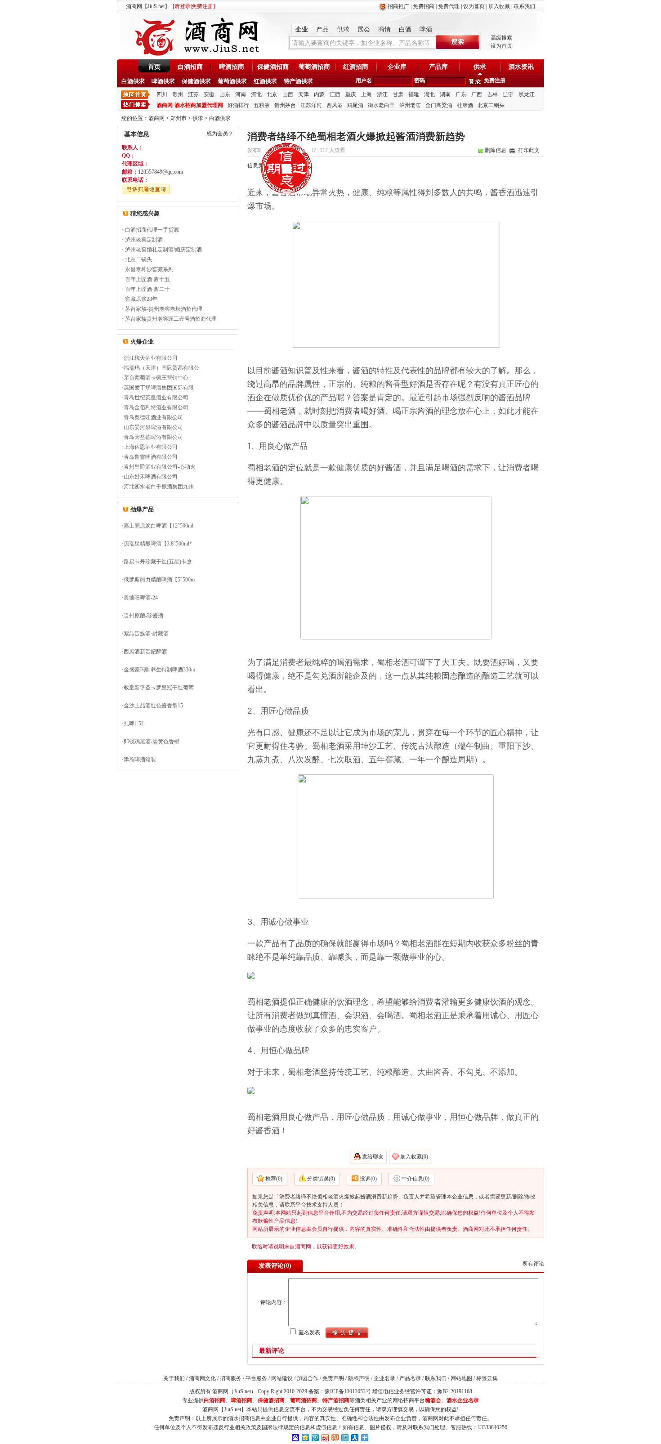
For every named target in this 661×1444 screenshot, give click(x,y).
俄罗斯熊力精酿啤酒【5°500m (159, 580)
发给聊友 (373, 1156)
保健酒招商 (273, 66)
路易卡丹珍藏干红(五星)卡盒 (158, 562)
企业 (301, 29)
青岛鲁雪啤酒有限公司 (151, 457)
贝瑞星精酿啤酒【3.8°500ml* (158, 544)
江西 (335, 94)
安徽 (209, 94)
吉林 (492, 94)
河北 (256, 94)
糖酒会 (433, 1400)
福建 (413, 94)
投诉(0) (368, 1179)
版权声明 (359, 1378)
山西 (287, 94)
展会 (363, 29)
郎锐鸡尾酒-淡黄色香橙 (151, 741)
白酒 (405, 29)
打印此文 (529, 150)
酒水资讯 (521, 66)
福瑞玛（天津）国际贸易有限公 (161, 368)
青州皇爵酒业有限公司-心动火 (160, 467)
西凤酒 (334, 105)
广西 (476, 94)
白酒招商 (190, 66)
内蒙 (319, 94)
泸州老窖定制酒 (144, 240)
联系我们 (524, 6)
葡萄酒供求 (232, 81)
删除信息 (495, 150)
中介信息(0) (415, 1179)
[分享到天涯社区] (344, 1437)
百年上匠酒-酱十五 (147, 279)
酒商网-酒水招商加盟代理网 (189, 105)
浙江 (382, 94)
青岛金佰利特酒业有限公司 (156, 407)
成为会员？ (219, 133)
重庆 (350, 94)
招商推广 (398, 6)
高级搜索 (501, 38)
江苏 (193, 94)
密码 (419, 80)
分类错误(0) (321, 1179)
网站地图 (461, 1378)
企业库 (397, 66)
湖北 (429, 94)
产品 (322, 29)
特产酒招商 (335, 1400)
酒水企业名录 (463, 1400)
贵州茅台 (285, 105)
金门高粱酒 (438, 105)
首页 (154, 66)
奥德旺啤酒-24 (141, 598)
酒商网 (156, 118)
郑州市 (178, 118)
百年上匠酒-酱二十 (147, 289)
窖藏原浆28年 (141, 299)
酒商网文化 (202, 1378)
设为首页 (474, 6)
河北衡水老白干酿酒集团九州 (159, 486)
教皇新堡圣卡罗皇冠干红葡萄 (159, 687)
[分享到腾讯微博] (315, 1437)
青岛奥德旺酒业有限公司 (153, 417)
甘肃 (398, 94)
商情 (384, 29)
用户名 (364, 80)
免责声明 (333, 1378)
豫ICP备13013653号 (348, 1391)
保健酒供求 (196, 81)
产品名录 (410, 1378)
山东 (224, 94)
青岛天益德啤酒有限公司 (153, 437)
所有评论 (533, 1264)
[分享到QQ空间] (305, 1437)
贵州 (177, 94)
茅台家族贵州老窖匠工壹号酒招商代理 (171, 319)
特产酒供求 (298, 81)
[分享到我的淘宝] (334, 1437)
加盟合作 (307, 1378)
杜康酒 (465, 105)
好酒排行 (238, 105)
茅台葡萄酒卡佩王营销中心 (156, 378)
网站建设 (282, 1378)
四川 (161, 94)
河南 (240, 94)
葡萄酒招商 (314, 66)
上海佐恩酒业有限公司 (151, 447)
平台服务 (256, 1378)
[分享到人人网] (354, 1437)
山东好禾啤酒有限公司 (151, 477)
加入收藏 (499, 6)
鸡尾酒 (355, 105)
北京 (272, 94)
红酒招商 (355, 66)
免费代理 (449, 6)
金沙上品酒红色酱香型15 (153, 705)
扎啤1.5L (134, 723)
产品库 (438, 66)
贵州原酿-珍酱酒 (143, 615)
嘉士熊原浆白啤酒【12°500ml (158, 526)
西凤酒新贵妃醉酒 (145, 651)
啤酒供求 (163, 81)
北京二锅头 (491, 105)
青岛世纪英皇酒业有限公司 (156, 397)
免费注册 (494, 80)
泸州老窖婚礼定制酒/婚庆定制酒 (163, 249)
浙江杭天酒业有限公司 (151, 358)
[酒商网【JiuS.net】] (195, 55)
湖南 (445, 94)
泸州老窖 (410, 105)
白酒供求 (133, 81)
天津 (303, 94)
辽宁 (508, 94)
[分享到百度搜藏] (295, 1437)
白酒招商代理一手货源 (152, 230)
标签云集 (487, 1378)
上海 (366, 94)
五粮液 (262, 105)
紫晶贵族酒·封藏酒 (146, 633)
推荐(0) (273, 1179)
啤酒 (426, 29)
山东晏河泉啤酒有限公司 (153, 427)
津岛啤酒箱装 (140, 759)
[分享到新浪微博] (325, 1437)
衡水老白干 (381, 105)
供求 (343, 29)
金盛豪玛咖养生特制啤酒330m (159, 669)
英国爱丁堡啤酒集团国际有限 (159, 387)
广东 (461, 94)
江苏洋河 (311, 105)
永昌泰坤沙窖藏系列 (149, 269)
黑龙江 (526, 94)
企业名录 (384, 1378)
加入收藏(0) (414, 1156)
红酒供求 (265, 81)
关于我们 (174, 1378)
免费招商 (423, 6)
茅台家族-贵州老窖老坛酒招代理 (163, 309)
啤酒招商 (231, 66)
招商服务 (230, 1378)
